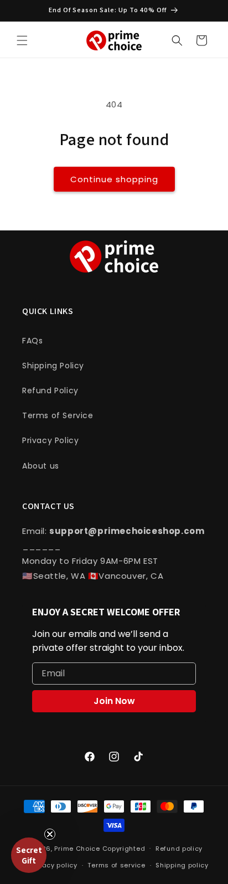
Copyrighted (124, 848)
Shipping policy (182, 865)
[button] (22, 40)
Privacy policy (53, 865)
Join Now (114, 701)
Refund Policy (50, 390)
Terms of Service (58, 415)
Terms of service (116, 865)
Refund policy (179, 848)
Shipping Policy (53, 365)
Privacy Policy (50, 440)
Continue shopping (114, 179)
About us (40, 465)
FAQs (32, 340)
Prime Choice (77, 848)
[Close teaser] (49, 834)
